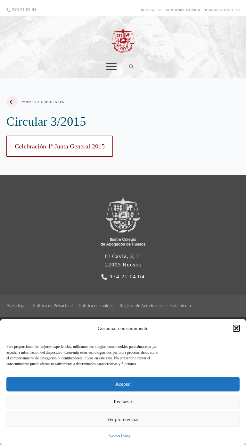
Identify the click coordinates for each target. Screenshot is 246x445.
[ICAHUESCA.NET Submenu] (237, 10)
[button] (236, 328)
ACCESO (148, 10)
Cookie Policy (120, 435)
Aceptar (123, 384)
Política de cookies (96, 305)
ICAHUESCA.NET (219, 10)
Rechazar (123, 401)
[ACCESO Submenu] (161, 10)
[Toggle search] (131, 66)
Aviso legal (16, 305)
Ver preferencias (123, 419)
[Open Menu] (111, 67)
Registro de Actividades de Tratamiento (155, 305)
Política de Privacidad (53, 305)
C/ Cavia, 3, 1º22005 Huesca (123, 260)
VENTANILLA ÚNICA (183, 10)
